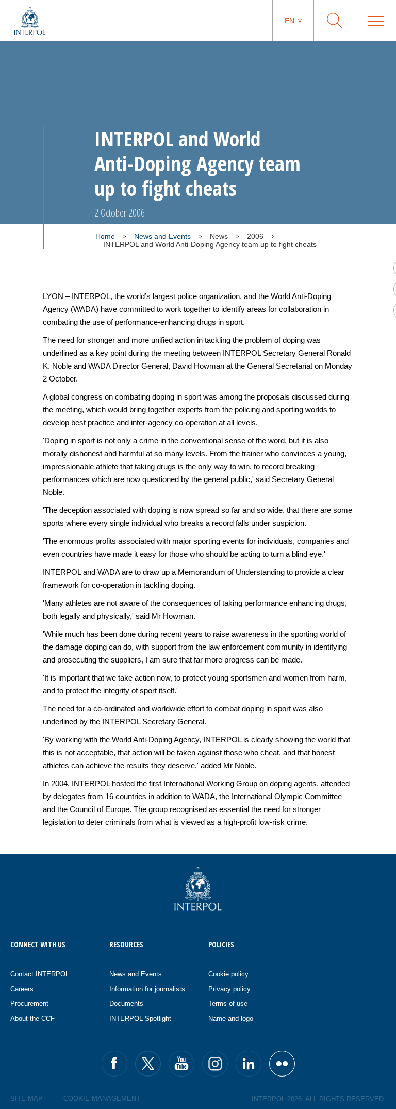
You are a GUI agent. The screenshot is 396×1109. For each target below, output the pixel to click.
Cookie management (101, 1098)
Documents (126, 1003)
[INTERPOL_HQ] (282, 1064)
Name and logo (230, 1018)
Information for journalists (147, 989)
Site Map (26, 1098)
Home (105, 236)
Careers (22, 989)
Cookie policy (228, 974)
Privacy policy (229, 989)
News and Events (162, 236)
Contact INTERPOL (39, 974)
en (289, 20)
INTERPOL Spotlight (140, 1018)
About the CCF (32, 1018)
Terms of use (228, 1003)
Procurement (29, 1003)
